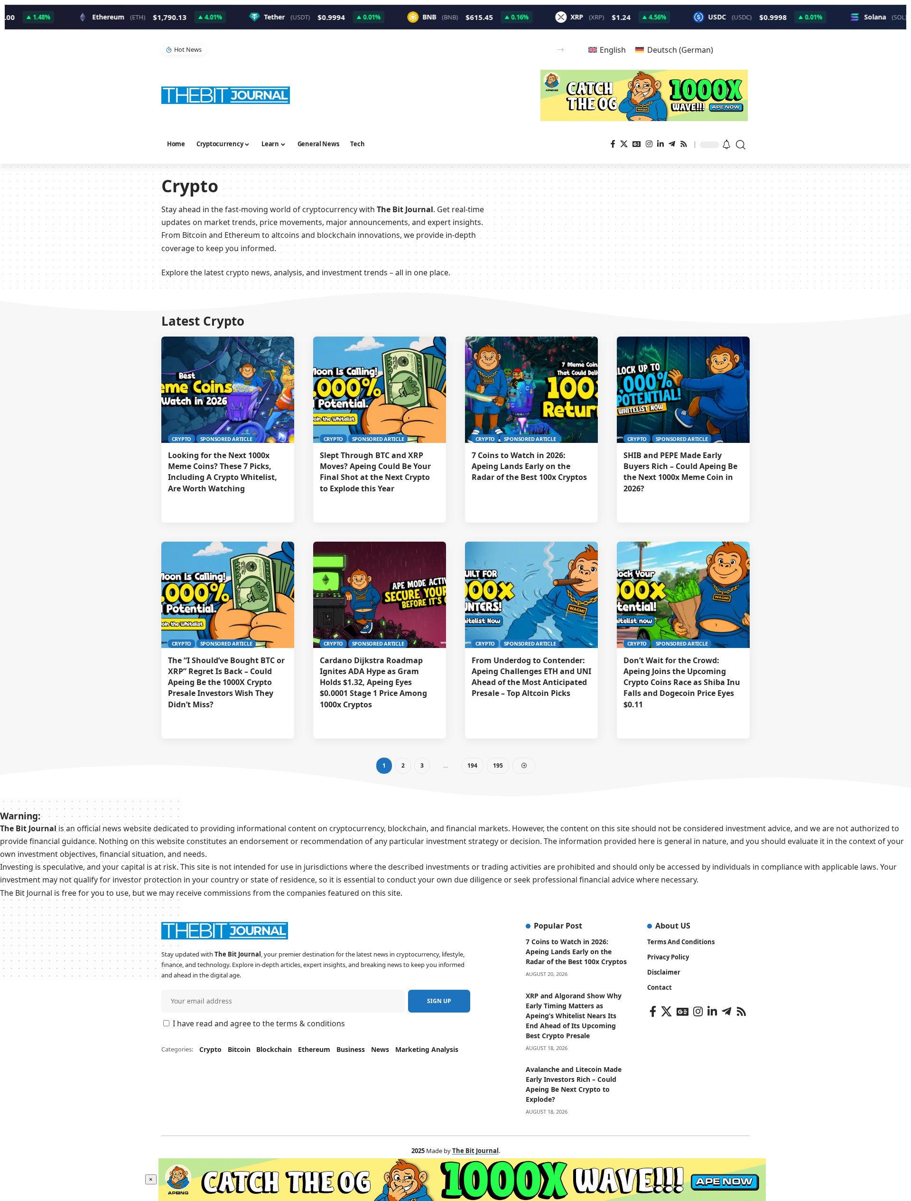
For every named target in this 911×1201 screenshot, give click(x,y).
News (380, 1049)
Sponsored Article (226, 438)
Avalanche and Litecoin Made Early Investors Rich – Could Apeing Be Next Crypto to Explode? (574, 1084)
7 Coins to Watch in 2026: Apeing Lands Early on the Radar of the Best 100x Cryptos (529, 466)
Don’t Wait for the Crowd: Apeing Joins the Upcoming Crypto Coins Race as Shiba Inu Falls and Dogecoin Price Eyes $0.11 (681, 682)
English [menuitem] (613, 50)
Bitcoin (239, 1049)
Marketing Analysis (426, 1049)
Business (350, 1049)
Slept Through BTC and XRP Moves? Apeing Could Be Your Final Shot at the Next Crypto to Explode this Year (375, 472)
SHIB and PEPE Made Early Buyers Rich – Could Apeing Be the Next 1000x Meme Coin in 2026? (680, 472)
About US (672, 925)
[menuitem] (607, 49)
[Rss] (684, 144)
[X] (624, 144)
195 (498, 765)
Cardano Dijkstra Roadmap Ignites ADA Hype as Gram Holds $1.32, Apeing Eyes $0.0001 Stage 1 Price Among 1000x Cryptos (373, 682)
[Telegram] (672, 144)
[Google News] (636, 144)
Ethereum (314, 1049)
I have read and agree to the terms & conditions (259, 1023)
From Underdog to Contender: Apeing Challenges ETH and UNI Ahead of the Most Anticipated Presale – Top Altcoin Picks (531, 677)
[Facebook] (613, 144)
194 (472, 765)
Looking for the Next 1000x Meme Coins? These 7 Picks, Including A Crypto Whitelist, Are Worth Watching (222, 472)
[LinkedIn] (660, 144)
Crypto (182, 438)
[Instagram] (649, 144)
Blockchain (274, 1049)
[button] (561, 50)
